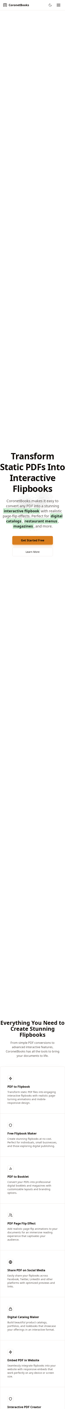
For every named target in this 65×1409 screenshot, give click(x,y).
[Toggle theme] (50, 5)
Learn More (33, 552)
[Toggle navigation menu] (58, 5)
